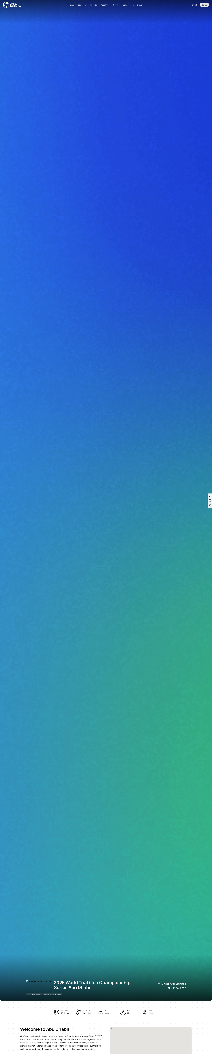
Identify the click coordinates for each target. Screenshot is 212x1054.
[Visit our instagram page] (210, 500)
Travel (115, 5)
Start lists (82, 5)
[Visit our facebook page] (210, 495)
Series (204, 5)
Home (71, 5)
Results (93, 5)
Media (124, 5)
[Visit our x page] (210, 505)
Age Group (137, 5)
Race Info (105, 5)
